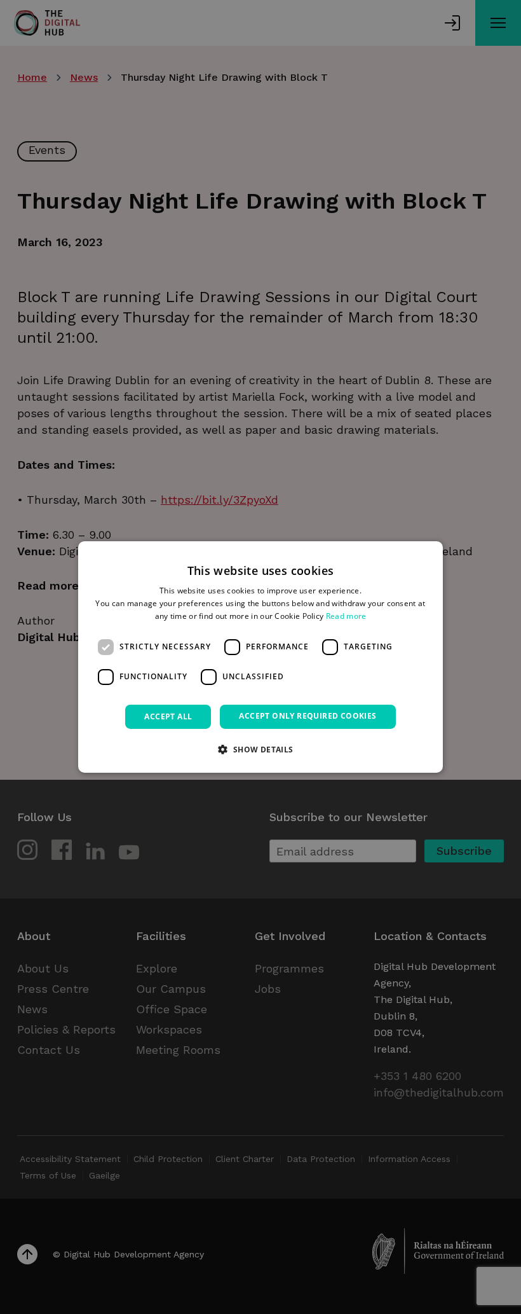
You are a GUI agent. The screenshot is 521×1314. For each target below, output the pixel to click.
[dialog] (260, 657)
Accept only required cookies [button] (307, 715)
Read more (346, 616)
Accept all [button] (168, 716)
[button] (260, 749)
